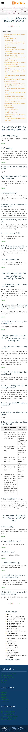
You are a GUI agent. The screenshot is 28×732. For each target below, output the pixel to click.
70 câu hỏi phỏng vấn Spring (8, 718)
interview (9, 614)
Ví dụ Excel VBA (5, 701)
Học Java (3, 674)
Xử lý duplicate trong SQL (12, 647)
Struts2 (12, 677)
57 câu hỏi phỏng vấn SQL (7, 719)
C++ (6, 679)
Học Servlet (4, 677)
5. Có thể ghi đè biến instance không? (14, 96)
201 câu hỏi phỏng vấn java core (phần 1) (16, 616)
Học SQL (3, 682)
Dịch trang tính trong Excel (12, 652)
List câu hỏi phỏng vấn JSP (13, 628)
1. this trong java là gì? (10, 38)
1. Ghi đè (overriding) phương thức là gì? (15, 83)
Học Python (4, 680)
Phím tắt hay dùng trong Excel (13, 648)
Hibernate (9, 674)
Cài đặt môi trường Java (12, 633)
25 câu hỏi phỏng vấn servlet (8, 713)
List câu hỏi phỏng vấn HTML (13, 624)
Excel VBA (9, 675)
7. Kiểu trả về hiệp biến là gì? (12, 101)
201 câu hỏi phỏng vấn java (8, 711)
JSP (9, 677)
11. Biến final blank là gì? (11, 112)
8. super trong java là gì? (11, 55)
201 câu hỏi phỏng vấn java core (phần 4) (16, 621)
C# (9, 679)
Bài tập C (3, 694)
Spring (14, 674)
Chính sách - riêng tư (19, 729)
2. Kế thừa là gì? (9, 40)
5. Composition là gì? (10, 47)
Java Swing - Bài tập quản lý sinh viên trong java (16, 636)
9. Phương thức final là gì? (11, 109)
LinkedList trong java (11, 641)
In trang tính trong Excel (12, 653)
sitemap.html (5, 730)
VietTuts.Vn (15, 727)
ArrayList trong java (11, 643)
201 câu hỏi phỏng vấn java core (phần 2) (16, 618)
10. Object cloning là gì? (11, 60)
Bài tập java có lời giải (12, 645)
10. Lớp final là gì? (9, 111)
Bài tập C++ (4, 696)
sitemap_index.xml (15, 730)
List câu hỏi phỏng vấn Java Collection (15, 626)
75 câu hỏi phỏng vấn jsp (7, 714)
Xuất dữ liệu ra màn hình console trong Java (16, 631)
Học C (3, 679)
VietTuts (18, 3)
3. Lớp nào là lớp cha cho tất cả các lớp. (15, 42)
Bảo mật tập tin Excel (11, 650)
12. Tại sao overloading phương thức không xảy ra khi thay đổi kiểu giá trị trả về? (15, 71)
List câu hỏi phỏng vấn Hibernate (14, 623)
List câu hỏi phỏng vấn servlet (13, 630)
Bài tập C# (4, 697)
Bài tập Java (4, 692)
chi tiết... (3, 144)
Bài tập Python (5, 699)
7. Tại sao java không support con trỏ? (14, 53)
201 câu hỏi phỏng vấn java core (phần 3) (16, 619)
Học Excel (3, 675)
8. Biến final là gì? (9, 107)
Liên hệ (10, 729)
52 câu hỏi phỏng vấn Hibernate (9, 716)
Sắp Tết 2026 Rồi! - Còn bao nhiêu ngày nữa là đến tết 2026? (17, 639)
